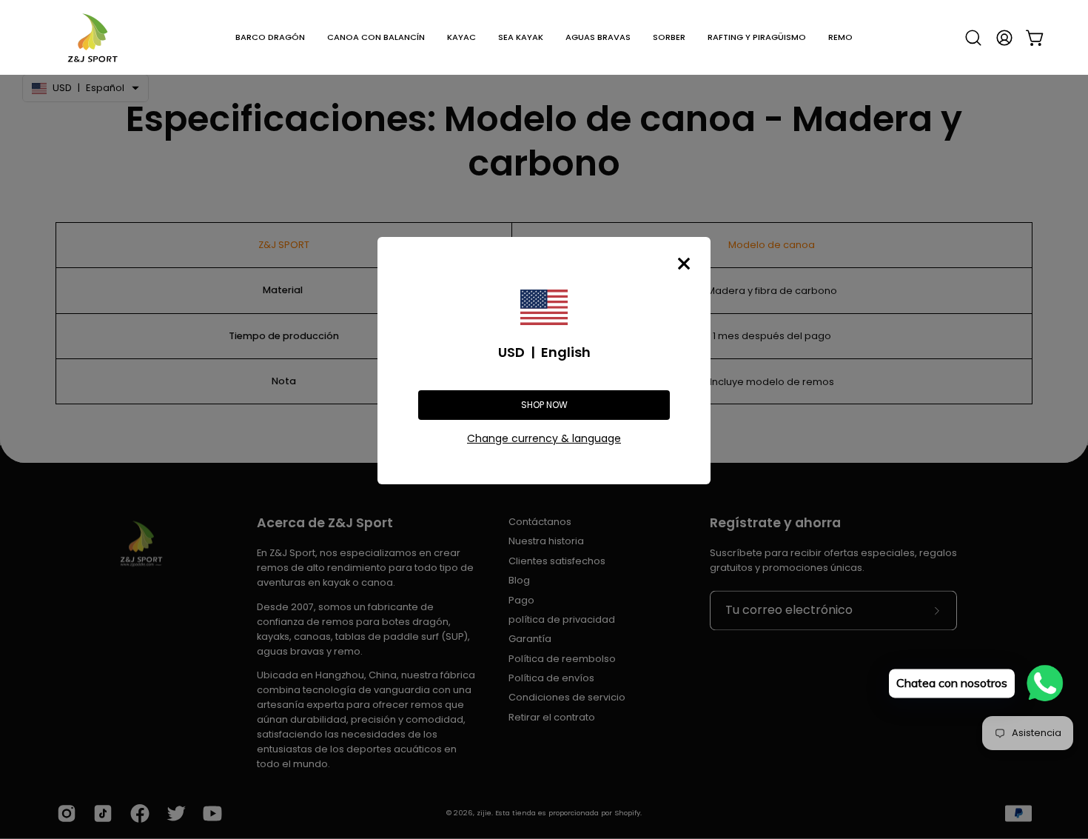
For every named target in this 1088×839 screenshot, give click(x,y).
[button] (270, 37)
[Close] (684, 263)
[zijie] (92, 37)
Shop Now (544, 404)
